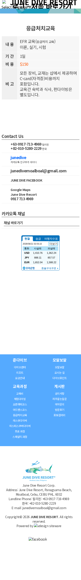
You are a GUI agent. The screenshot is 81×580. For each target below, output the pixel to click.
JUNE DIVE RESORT (44, 517)
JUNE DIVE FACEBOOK (26, 180)
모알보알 (60, 360)
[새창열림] (38, 539)
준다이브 (20, 360)
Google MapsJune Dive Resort (24, 192)
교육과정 (20, 386)
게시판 (59, 386)
